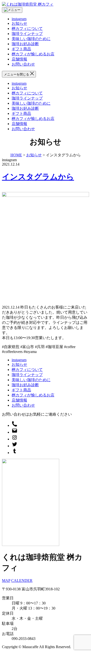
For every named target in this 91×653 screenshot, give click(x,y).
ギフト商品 (21, 49)
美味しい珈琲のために (31, 39)
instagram (19, 19)
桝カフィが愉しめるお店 (33, 54)
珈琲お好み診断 (25, 44)
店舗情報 (19, 59)
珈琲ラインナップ (27, 34)
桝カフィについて (27, 28)
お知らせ (19, 23)
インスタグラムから (38, 176)
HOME (16, 155)
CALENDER (22, 580)
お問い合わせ (23, 64)
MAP (6, 580)
